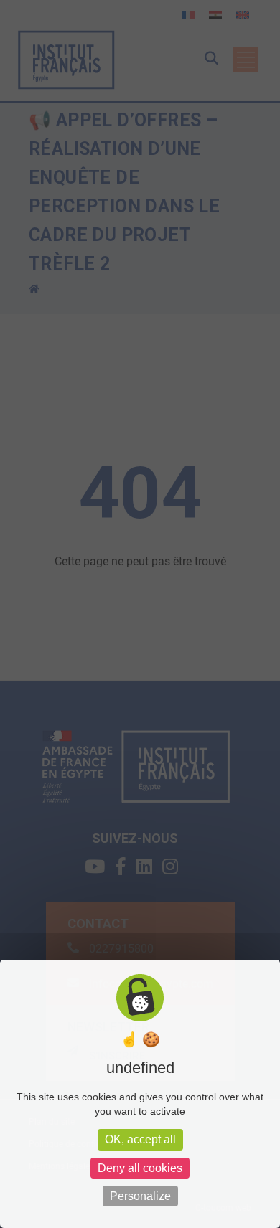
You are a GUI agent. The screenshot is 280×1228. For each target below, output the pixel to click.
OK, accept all (140, 1139)
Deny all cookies (140, 1168)
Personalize (140, 1196)
